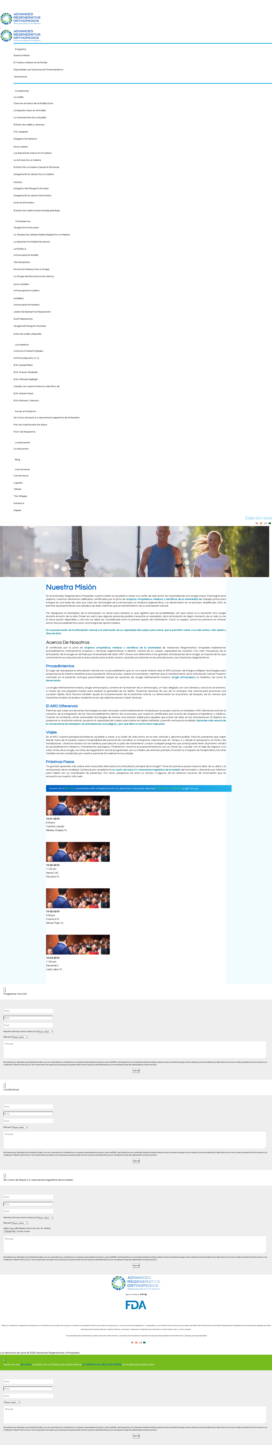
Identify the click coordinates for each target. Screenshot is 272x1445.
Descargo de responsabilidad (195, 1336)
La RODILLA (20, 249)
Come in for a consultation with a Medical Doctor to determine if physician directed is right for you (123, 788)
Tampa (17, 489)
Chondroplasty (22, 262)
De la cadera (21, 147)
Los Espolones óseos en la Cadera (33, 153)
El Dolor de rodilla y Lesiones (29, 125)
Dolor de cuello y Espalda (27, 334)
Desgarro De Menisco (25, 139)
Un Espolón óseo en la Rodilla (30, 110)
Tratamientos (22, 221)
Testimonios (20, 77)
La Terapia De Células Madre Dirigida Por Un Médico (42, 235)
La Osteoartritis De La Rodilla (30, 117)
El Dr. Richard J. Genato (26, 400)
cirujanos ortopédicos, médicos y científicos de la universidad (122, 647)
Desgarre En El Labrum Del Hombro (32, 195)
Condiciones (22, 91)
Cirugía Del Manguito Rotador (30, 326)
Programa (20, 49)
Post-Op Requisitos (24, 432)
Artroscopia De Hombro (27, 305)
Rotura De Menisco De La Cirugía (32, 269)
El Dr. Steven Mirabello (26, 372)
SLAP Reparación (23, 319)
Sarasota (19, 503)
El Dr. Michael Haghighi (26, 379)
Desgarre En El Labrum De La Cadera (34, 174)
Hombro (18, 182)
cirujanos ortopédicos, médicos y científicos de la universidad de (164, 599)
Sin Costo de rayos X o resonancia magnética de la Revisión (47, 417)
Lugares (18, 483)
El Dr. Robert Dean (23, 393)
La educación (22, 442)
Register (51, 837)
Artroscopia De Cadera (26, 290)
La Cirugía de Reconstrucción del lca (34, 276)
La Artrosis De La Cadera (27, 160)
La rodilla (19, 97)
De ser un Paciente (25, 411)
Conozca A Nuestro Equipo (28, 351)
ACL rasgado (21, 132)
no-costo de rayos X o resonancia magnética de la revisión (146, 769)
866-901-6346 (259, 518)
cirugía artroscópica (183, 677)
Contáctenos (22, 469)
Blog (17, 459)
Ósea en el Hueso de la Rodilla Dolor (33, 103)
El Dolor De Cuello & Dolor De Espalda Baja (37, 210)
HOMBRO (19, 298)
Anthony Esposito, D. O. (27, 358)
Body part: (7, 1037)
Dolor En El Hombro (24, 202)
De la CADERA (21, 284)
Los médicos (22, 345)
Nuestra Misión (22, 55)
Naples (17, 510)
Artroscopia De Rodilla (26, 255)
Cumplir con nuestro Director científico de (37, 386)
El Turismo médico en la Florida (30, 62)
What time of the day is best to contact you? (20, 1032)
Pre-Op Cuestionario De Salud (30, 425)
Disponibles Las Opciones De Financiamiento (38, 69)
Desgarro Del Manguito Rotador (31, 188)
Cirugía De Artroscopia (26, 227)
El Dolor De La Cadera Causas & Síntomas (36, 167)
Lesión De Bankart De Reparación (32, 312)
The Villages (20, 496)
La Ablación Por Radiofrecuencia (32, 242)
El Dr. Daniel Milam (23, 365)
